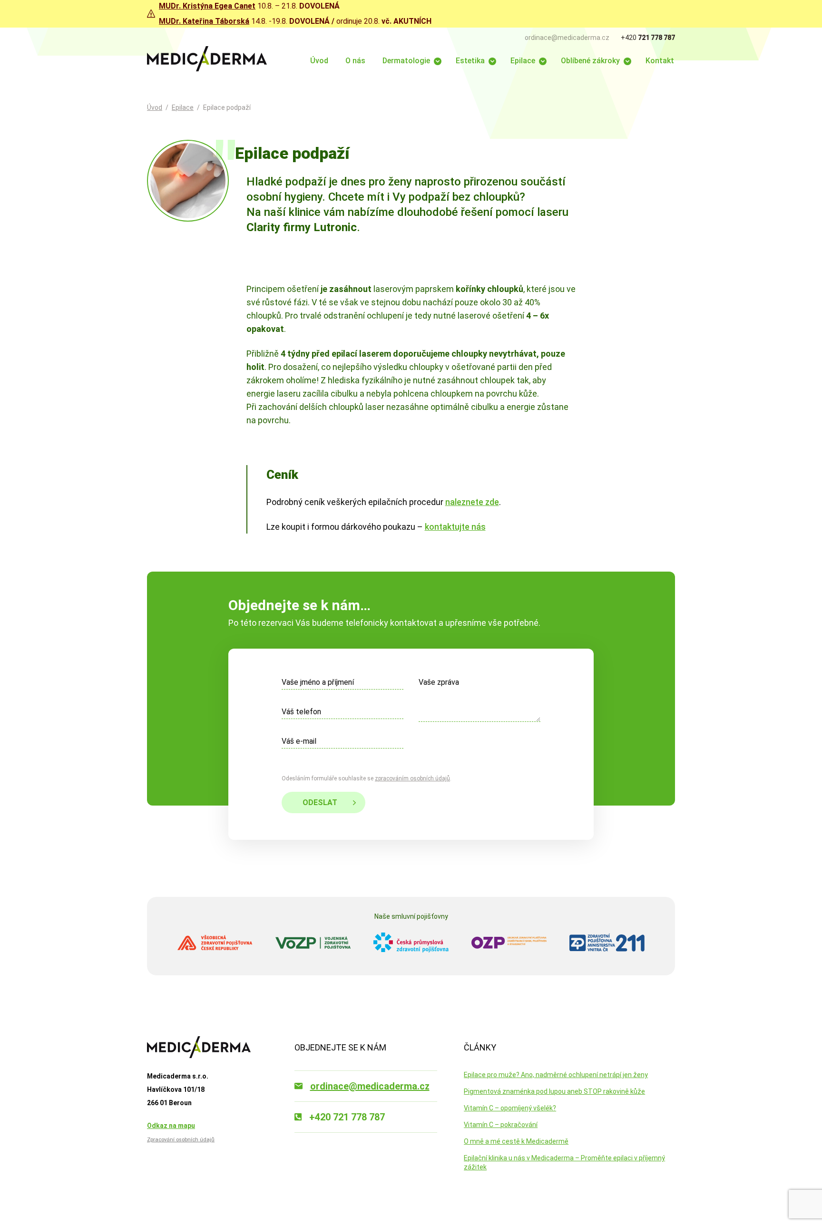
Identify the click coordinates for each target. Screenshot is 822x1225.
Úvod (319, 60)
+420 (648, 37)
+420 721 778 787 (347, 1117)
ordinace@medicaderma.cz (567, 37)
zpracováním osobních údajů (412, 778)
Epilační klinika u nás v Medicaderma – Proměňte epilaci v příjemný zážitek (564, 1162)
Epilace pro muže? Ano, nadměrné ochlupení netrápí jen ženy (556, 1075)
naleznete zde (472, 502)
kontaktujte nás (455, 527)
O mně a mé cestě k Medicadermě (516, 1141)
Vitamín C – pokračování (501, 1124)
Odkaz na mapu (171, 1125)
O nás (355, 60)
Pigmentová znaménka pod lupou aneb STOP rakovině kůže (554, 1091)
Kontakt (660, 60)
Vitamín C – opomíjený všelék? (510, 1108)
